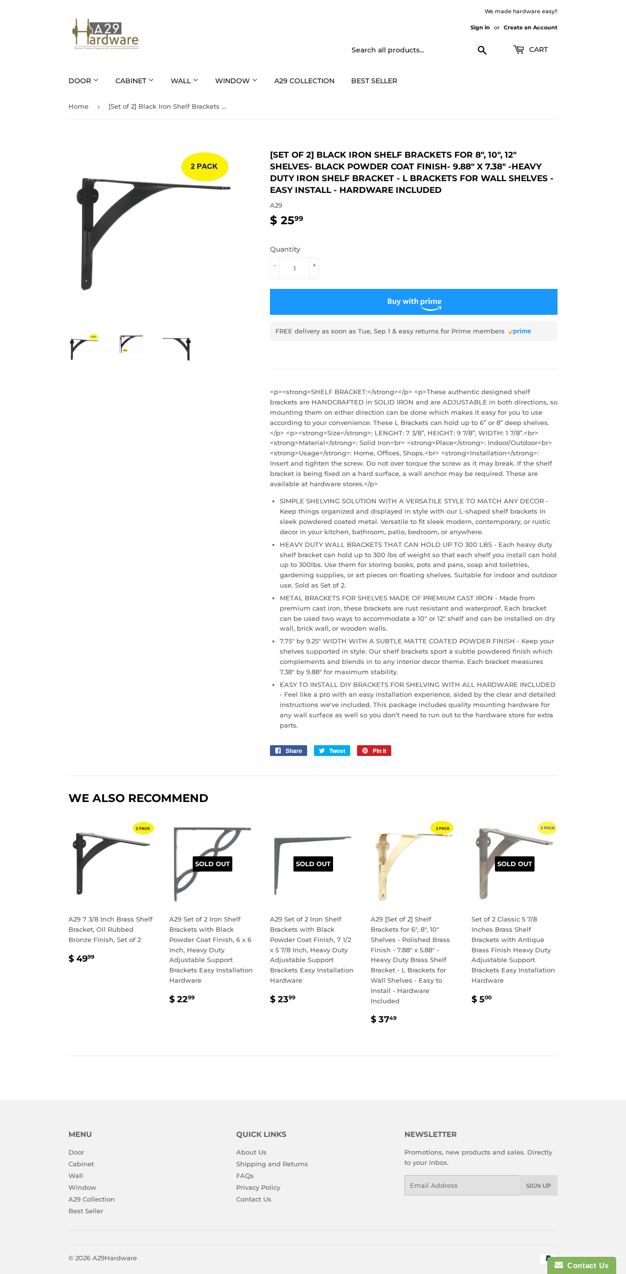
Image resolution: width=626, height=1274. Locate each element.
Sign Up (538, 1185)
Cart (537, 49)
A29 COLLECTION (304, 80)
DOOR (80, 80)
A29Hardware (114, 1258)
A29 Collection (91, 1199)
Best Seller (374, 80)
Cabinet (81, 1164)
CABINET (131, 80)
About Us (251, 1152)
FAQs (245, 1176)
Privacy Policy (258, 1187)
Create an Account (531, 27)
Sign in (480, 27)
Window (233, 80)
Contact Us (253, 1199)
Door (76, 1152)
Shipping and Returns (272, 1164)
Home (78, 106)
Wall (182, 80)
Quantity (285, 249)
